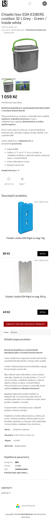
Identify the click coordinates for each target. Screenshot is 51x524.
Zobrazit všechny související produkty (25, 324)
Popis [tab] (6, 332)
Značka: (9, 32)
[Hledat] (30, 3)
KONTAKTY (6, 493)
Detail (43, 253)
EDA (17, 462)
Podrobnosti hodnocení (36, 30)
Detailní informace (9, 170)
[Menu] (44, 3)
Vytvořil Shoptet (28, 505)
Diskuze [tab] (14, 332)
